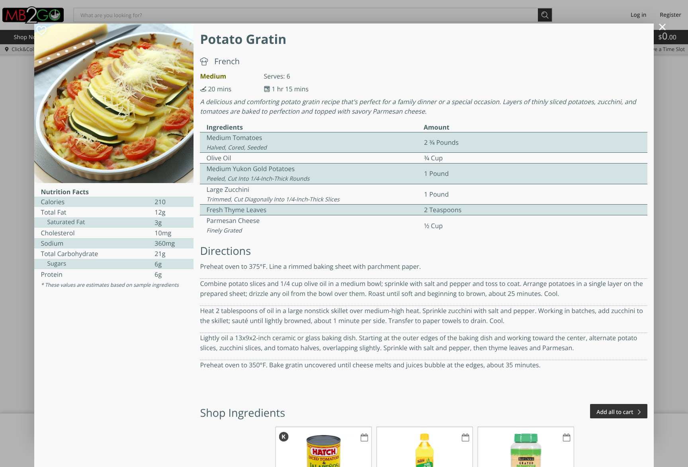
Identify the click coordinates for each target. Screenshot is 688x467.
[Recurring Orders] (364, 438)
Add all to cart (614, 412)
